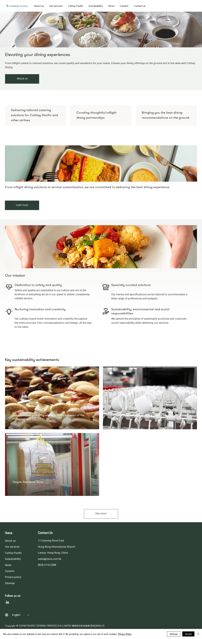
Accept (188, 634)
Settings (174, 634)
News (8, 565)
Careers (9, 571)
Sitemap (10, 583)
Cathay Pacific (13, 553)
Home (8, 533)
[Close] (198, 633)
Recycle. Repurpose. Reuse (28, 482)
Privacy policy (13, 577)
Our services (12, 547)
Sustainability (13, 559)
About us (10, 541)
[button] (57, 5)
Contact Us (45, 533)
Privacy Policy (125, 634)
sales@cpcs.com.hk (49, 559)
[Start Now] (17, 6)
